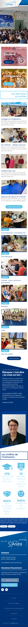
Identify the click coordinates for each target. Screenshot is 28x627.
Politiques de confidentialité (14, 608)
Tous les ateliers (14, 358)
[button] (25, 2)
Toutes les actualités (14, 207)
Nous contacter (10, 585)
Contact (14, 618)
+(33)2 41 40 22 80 (11, 580)
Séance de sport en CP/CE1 (13, 197)
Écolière (10, 52)
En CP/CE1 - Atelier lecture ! (13, 145)
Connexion (14, 613)
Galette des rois (8, 171)
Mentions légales (14, 603)
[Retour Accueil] (11, 5)
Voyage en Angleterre (11, 119)
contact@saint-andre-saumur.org (11, 562)
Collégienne (12, 74)
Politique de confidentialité (8, 528)
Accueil (14, 598)
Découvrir (8, 62)
